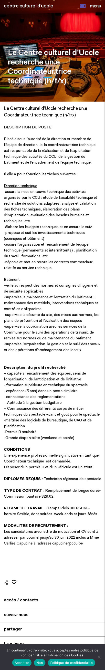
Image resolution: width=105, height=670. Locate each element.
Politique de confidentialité (71, 663)
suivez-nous (16, 615)
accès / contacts (21, 600)
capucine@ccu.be (67, 543)
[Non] (98, 657)
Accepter (22, 663)
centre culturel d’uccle (28, 6)
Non (39, 663)
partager (13, 629)
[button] (83, 6)
